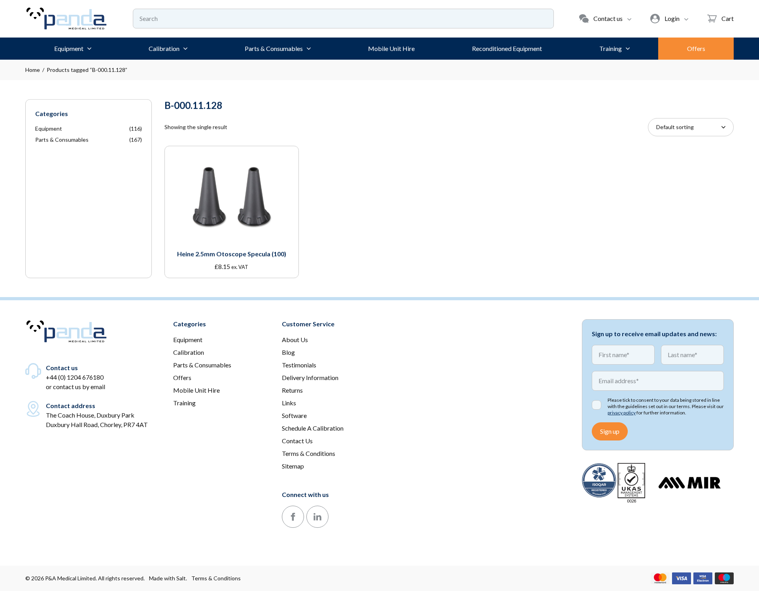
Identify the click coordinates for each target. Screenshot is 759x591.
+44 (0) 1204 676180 (75, 377)
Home (32, 69)
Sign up (609, 431)
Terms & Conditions (216, 578)
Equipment (48, 128)
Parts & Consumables (62, 139)
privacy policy (622, 413)
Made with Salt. (168, 578)
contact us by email (79, 386)
